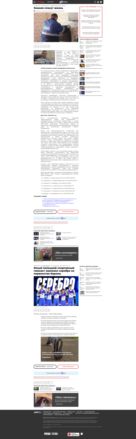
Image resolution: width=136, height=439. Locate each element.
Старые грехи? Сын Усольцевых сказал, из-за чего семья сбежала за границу (94, 278)
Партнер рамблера (62, 433)
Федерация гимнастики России (41, 306)
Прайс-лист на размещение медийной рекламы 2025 (87, 413)
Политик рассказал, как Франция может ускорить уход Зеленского (92, 83)
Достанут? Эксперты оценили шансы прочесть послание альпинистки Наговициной (94, 274)
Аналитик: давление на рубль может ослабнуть (93, 78)
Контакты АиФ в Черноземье (59, 411)
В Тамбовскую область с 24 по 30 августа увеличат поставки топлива (91, 27)
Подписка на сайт (71, 411)
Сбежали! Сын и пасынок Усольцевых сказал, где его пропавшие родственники (94, 42)
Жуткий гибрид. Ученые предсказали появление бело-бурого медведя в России (94, 46)
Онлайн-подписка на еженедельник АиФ (52, 413)
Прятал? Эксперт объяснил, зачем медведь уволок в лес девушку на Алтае (93, 269)
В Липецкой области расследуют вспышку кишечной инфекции (91, 33)
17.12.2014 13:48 (37, 5)
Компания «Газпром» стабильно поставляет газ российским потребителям (69, 238)
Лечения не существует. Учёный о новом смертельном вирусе (93, 292)
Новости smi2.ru (38, 261)
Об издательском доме (89, 411)
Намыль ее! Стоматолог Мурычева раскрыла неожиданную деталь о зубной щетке (93, 283)
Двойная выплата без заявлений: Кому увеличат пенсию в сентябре (92, 87)
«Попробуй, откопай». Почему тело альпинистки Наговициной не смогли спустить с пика (93, 60)
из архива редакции (38, 42)
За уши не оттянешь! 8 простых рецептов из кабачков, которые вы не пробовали (94, 65)
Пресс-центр (79, 411)
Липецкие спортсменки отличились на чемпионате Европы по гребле (68, 388)
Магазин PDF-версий (67, 413)
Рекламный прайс (47, 411)
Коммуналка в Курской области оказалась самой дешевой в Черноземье (91, 16)
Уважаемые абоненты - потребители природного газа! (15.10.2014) (47, 238)
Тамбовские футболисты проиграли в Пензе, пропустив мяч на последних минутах (91, 22)
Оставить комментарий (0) (68, 211)
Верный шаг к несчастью (51, 206)
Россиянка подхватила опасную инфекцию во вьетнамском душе (92, 73)
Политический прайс (48, 414)
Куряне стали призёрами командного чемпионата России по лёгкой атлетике (57, 353)
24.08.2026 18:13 (37, 265)
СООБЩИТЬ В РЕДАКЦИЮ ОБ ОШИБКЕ (62, 414)
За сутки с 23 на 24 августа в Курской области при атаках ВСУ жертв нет (91, 10)
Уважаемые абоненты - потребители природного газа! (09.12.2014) (47, 233)
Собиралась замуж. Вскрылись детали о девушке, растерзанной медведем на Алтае (93, 288)
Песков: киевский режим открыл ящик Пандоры (92, 92)
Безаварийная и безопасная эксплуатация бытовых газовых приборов (47, 243)
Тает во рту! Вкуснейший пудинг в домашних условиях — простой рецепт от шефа (93, 56)
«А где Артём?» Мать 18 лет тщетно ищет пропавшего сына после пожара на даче (93, 51)
